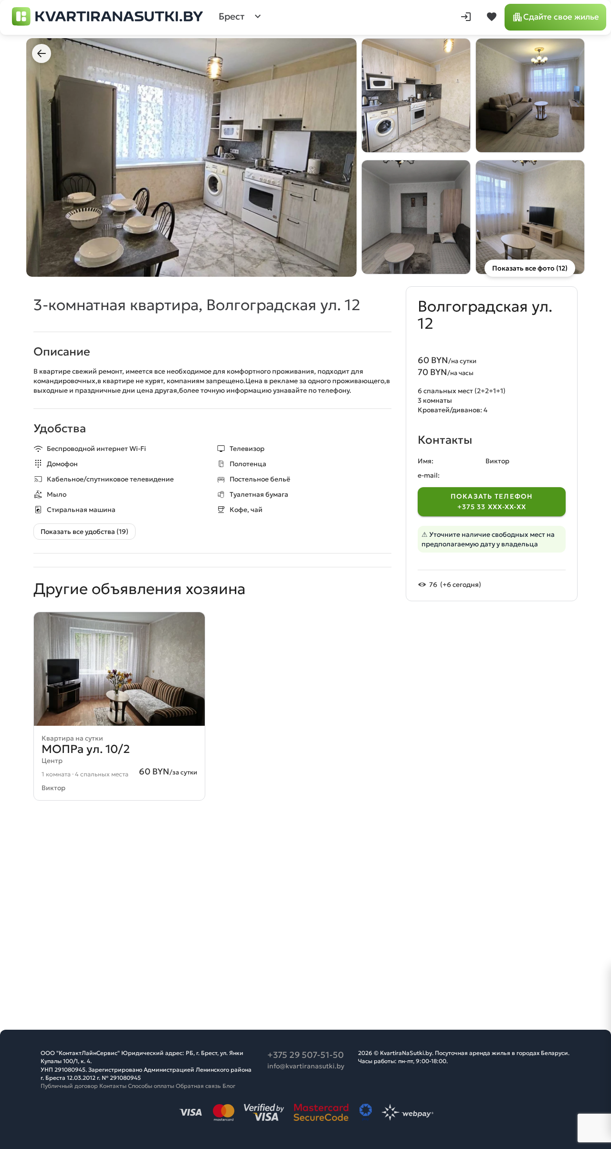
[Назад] (41, 53)
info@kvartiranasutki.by (305, 1066)
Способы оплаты (151, 1085)
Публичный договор (69, 1085)
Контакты (112, 1085)
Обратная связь (198, 1085)
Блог (228, 1085)
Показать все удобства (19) (84, 531)
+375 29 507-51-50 (305, 1054)
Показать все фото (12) (530, 268)
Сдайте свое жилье (561, 17)
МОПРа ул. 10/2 (86, 749)
